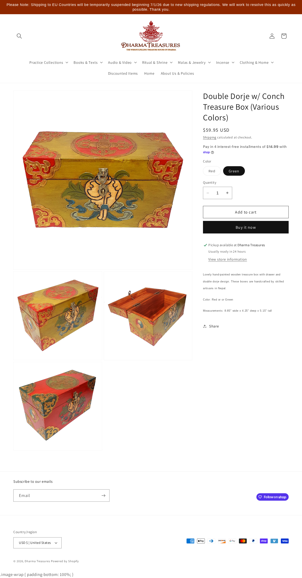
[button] (19, 36)
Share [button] (214, 326)
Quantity (209, 182)
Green (234, 170)
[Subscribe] (103, 495)
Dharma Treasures (37, 561)
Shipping (209, 137)
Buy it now (246, 227)
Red (215, 172)
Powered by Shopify (65, 561)
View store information (227, 259)
